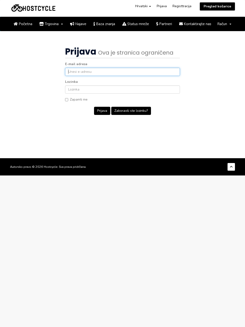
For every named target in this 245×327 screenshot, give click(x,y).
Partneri (165, 24)
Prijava (162, 6)
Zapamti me (79, 99)
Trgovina (52, 24)
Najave (80, 24)
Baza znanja (105, 24)
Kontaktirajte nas (197, 24)
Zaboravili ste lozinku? (131, 110)
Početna (25, 24)
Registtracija (182, 6)
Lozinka (71, 81)
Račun (223, 24)
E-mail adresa (76, 64)
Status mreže (137, 24)
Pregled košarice (217, 6)
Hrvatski (142, 6)
